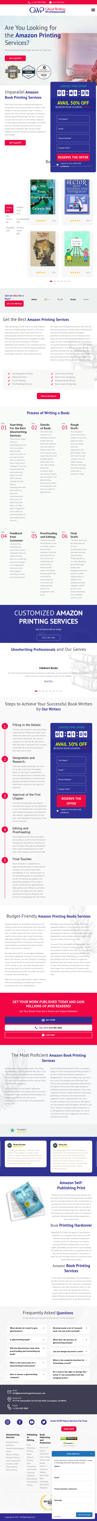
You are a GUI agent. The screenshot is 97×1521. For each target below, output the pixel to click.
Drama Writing (11, 1467)
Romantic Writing (13, 1457)
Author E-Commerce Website (44, 1469)
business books (12, 1442)
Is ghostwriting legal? (20, 1339)
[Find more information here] (73, 1485)
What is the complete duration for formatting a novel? (68, 1361)
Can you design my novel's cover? (68, 1351)
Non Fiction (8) (9, 219)
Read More (48, 681)
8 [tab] (61, 691)
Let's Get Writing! (14, 303)
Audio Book (44, 1454)
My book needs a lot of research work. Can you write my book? (67, 1329)
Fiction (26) (9, 209)
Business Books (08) (20, 230)
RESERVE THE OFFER (71, 800)
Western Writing (12, 1454)
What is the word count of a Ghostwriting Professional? (22, 1364)
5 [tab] (65, 281)
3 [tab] (58, 281)
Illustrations (45, 1457)
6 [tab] (68, 281)
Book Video (44, 1475)
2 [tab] (54, 281)
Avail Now (69, 1429)
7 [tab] (57, 691)
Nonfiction (10, 1445)
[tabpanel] (43, 228)
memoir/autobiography (15, 1448)
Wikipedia (43, 1488)
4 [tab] (61, 281)
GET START (50, 1020)
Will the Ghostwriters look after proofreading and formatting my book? (25, 1351)
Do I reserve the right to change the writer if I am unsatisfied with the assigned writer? (69, 1374)
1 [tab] (51, 281)
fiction (8, 1451)
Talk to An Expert (48, 396)
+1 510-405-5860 (38, 2)
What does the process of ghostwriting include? (65, 1341)
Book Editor (44, 1484)
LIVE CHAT (50, 1035)
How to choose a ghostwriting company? (23, 1376)
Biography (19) (9, 229)
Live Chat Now (58, 2)
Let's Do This (48, 637)
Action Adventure (13, 1460)
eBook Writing (11, 1470)
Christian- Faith (12, 1463)
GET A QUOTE (15, 58)
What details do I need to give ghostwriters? (24, 1329)
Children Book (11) (20, 210)
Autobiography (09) (20, 220)
